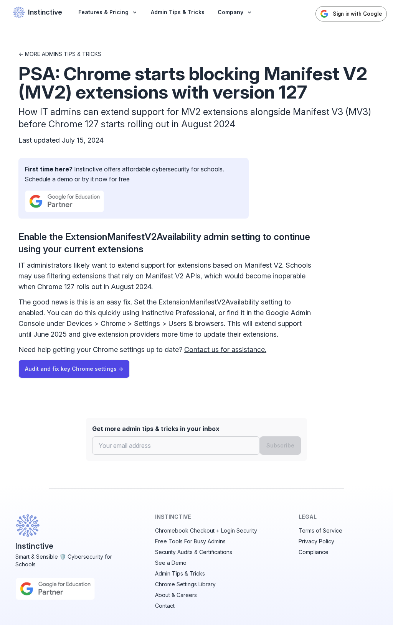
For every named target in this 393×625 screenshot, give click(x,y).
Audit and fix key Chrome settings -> (74, 368)
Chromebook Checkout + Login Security (206, 530)
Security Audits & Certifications (193, 552)
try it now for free (106, 179)
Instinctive (45, 12)
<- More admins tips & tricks (59, 54)
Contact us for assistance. (225, 349)
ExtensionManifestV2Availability (209, 302)
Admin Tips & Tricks (178, 12)
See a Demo (171, 562)
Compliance (314, 552)
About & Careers (176, 595)
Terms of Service (320, 530)
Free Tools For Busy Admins (190, 541)
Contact (165, 605)
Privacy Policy (316, 541)
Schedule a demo (49, 179)
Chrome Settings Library (185, 584)
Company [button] (230, 12)
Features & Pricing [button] (103, 12)
